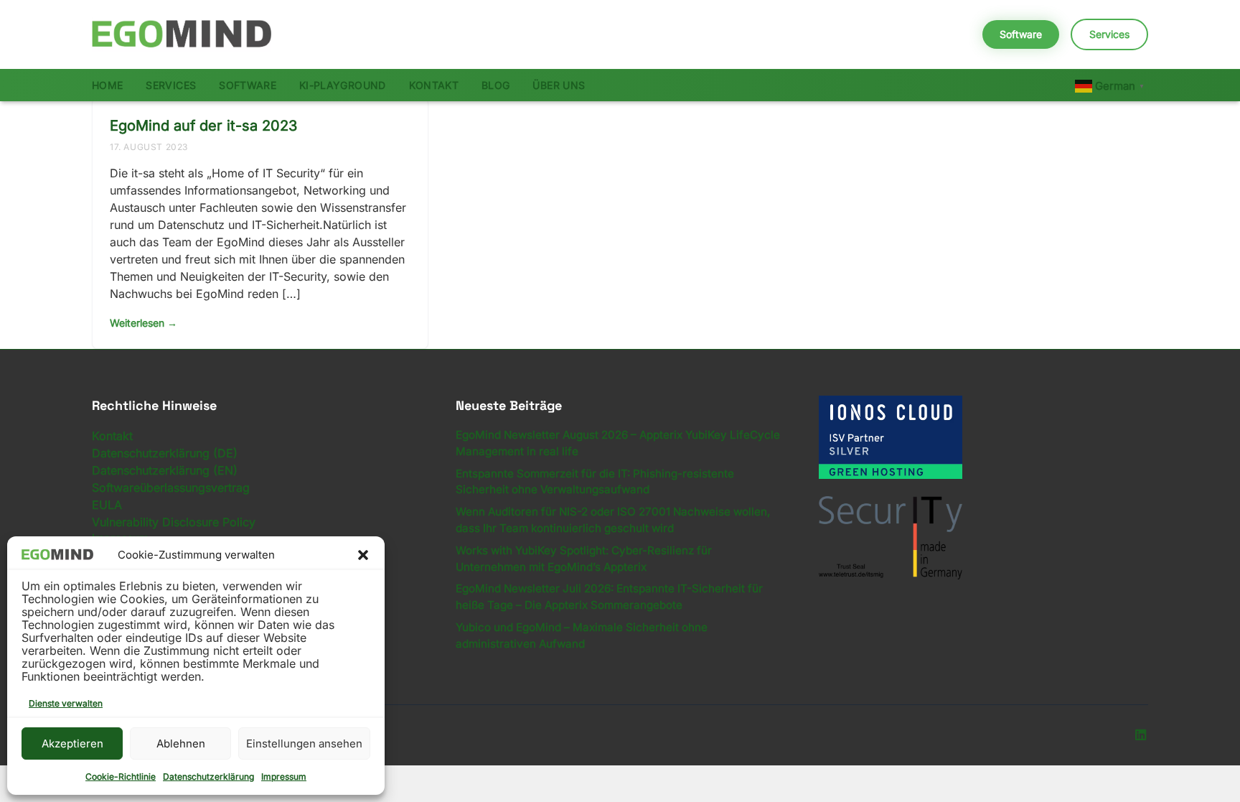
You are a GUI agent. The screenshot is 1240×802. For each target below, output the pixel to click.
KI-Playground (342, 85)
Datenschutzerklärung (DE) (165, 453)
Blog (495, 85)
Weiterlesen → (143, 323)
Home (107, 85)
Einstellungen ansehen (304, 743)
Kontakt (434, 85)
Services (1109, 34)
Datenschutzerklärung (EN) (165, 470)
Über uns (558, 85)
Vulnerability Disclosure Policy (173, 522)
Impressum (283, 776)
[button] (363, 555)
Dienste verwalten (66, 703)
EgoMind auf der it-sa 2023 (203, 125)
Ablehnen (180, 743)
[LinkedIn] (1140, 735)
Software (1021, 34)
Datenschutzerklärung (208, 776)
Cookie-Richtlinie (120, 776)
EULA (107, 505)
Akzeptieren (72, 743)
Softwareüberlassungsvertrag (171, 487)
